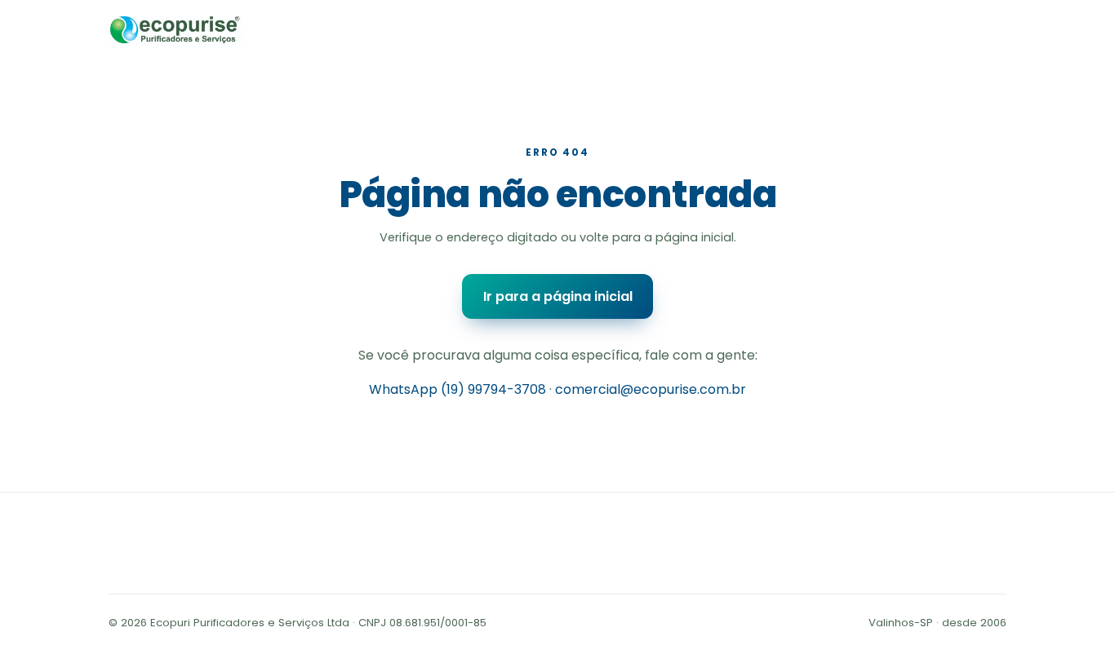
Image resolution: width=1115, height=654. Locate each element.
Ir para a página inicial (558, 296)
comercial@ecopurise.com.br (650, 389)
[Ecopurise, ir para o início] (175, 31)
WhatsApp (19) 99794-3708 (457, 389)
